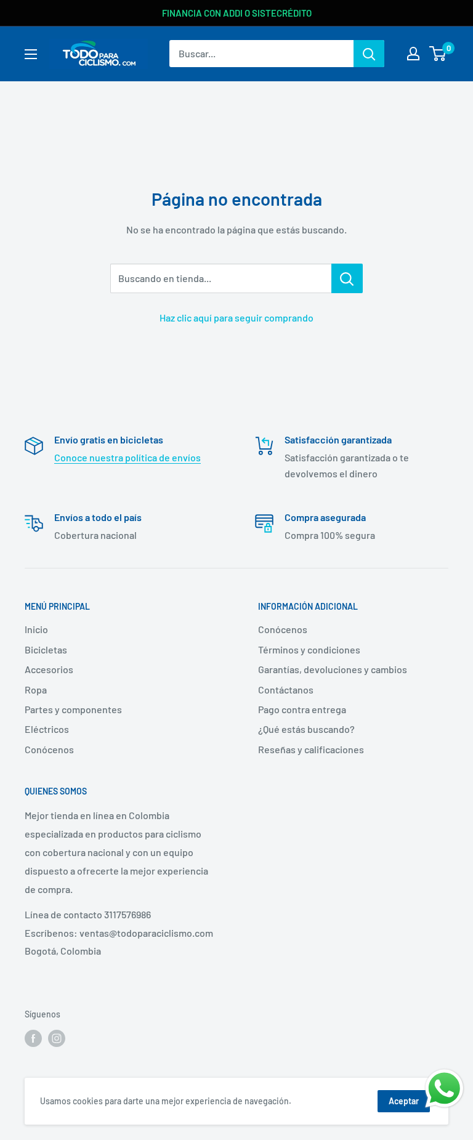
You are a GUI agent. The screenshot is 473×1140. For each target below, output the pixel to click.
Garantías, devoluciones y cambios (332, 669)
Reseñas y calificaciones (311, 749)
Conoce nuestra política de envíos (127, 457)
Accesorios (49, 669)
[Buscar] (369, 53)
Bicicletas (46, 649)
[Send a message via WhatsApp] (444, 1088)
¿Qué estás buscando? (306, 729)
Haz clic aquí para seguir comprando (236, 317)
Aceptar (404, 1101)
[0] (438, 53)
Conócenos (49, 749)
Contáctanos (285, 689)
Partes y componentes (73, 709)
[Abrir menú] (31, 54)
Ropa (36, 689)
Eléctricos (47, 729)
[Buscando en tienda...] (347, 278)
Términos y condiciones (309, 649)
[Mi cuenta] (413, 53)
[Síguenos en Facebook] (33, 1038)
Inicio (36, 629)
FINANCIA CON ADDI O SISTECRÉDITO (237, 12)
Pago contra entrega (302, 709)
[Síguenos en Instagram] (56, 1038)
